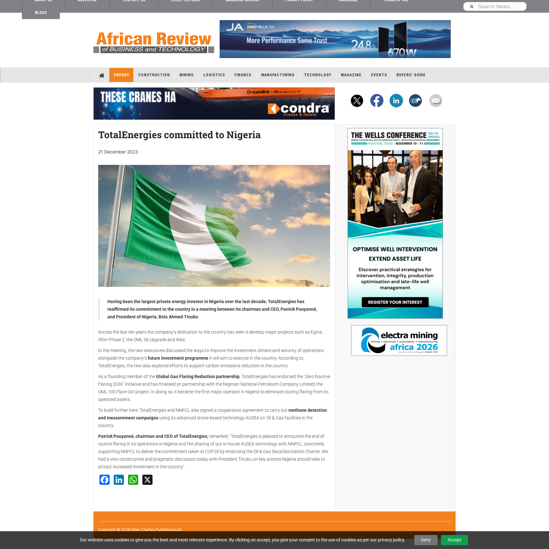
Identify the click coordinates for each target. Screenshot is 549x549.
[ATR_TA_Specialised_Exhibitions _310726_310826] (395, 337)
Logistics (214, 75)
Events (379, 75)
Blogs (41, 12)
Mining (187, 75)
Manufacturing (278, 75)
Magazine (351, 75)
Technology (317, 75)
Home (101, 75)
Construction (154, 75)
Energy (121, 75)
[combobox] (494, 6)
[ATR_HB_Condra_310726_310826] (214, 103)
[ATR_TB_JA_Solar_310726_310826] (335, 39)
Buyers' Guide (411, 75)
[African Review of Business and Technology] (153, 40)
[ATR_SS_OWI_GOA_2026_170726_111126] (395, 223)
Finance (243, 75)
